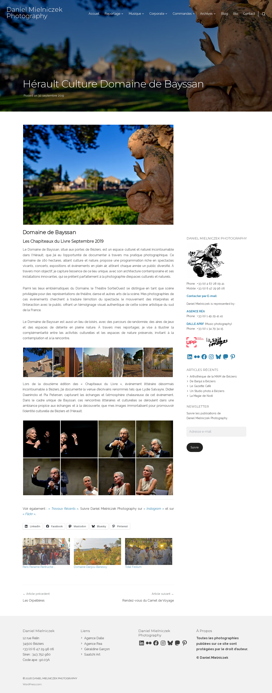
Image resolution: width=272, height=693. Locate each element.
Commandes (182, 14)
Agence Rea (93, 644)
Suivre (195, 447)
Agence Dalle (94, 638)
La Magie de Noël (201, 395)
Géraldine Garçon (97, 649)
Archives (206, 14)
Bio (235, 14)
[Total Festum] (148, 551)
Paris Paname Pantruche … (39, 567)
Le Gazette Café (200, 386)
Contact (249, 14)
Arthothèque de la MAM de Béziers (213, 376)
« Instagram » (154, 509)
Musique (135, 14)
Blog (224, 14)
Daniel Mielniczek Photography (34, 13)
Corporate (156, 14)
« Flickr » (29, 514)
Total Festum (133, 567)
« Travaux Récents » (63, 509)
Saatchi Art (92, 654)
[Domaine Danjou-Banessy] (97, 551)
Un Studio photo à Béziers (207, 391)
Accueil (94, 14)
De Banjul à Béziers (203, 381)
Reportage (112, 14)
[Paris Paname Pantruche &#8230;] (46, 551)
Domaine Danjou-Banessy (90, 567)
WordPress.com (32, 684)
